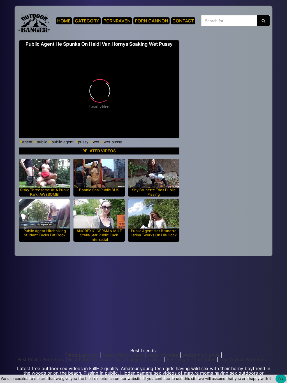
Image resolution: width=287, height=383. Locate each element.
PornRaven (117, 21)
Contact (183, 21)
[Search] (263, 20)
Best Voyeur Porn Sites (191, 359)
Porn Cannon (151, 21)
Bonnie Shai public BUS (99, 190)
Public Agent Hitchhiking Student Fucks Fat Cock (45, 233)
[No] (280, 379)
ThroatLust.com (81, 355)
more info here (162, 355)
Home (64, 21)
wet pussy (113, 142)
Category (87, 21)
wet (96, 142)
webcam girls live (200, 355)
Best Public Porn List (90, 359)
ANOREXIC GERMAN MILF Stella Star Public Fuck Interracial (99, 235)
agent (27, 142)
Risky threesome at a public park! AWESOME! (44, 192)
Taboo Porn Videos (122, 355)
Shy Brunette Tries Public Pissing (153, 192)
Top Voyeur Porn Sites (243, 359)
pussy (83, 142)
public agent (63, 142)
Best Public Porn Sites (40, 359)
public (42, 142)
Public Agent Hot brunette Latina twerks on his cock (154, 233)
